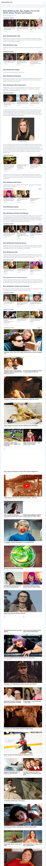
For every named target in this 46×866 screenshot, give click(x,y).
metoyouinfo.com (6, 2)
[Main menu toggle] (44, 2)
